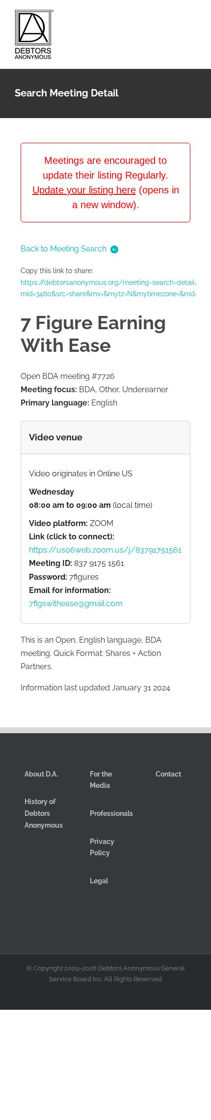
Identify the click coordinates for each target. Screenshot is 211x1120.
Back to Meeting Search (63, 248)
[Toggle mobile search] (175, 19)
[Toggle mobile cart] (157, 19)
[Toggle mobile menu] (192, 19)
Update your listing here (84, 190)
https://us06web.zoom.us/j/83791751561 (105, 550)
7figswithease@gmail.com (76, 603)
